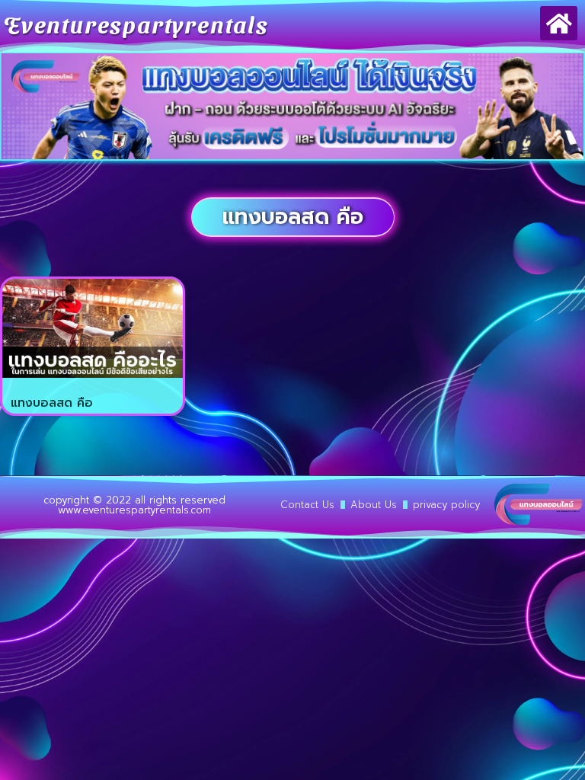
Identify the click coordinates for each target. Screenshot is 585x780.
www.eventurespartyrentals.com (134, 510)
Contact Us (307, 504)
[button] (558, 23)
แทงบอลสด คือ (52, 403)
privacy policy (446, 504)
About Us (373, 504)
